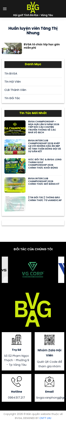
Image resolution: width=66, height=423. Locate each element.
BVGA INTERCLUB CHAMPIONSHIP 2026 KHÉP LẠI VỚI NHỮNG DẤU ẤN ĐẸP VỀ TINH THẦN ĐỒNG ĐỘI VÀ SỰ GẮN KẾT (44, 146)
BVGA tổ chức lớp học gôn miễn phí (42, 46)
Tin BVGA (10, 73)
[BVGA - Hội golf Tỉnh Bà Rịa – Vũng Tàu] (33, 7)
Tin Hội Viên (12, 81)
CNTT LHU (45, 418)
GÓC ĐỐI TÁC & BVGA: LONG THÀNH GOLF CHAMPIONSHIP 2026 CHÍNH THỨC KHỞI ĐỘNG (45, 164)
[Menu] (5, 8)
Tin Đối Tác (12, 98)
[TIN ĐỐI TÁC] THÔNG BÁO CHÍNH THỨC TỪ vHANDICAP (45, 199)
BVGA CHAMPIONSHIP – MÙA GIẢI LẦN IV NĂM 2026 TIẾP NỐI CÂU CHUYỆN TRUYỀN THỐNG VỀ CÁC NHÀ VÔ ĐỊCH (43, 127)
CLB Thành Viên (15, 90)
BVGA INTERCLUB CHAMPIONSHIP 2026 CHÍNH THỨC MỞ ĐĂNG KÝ (43, 181)
